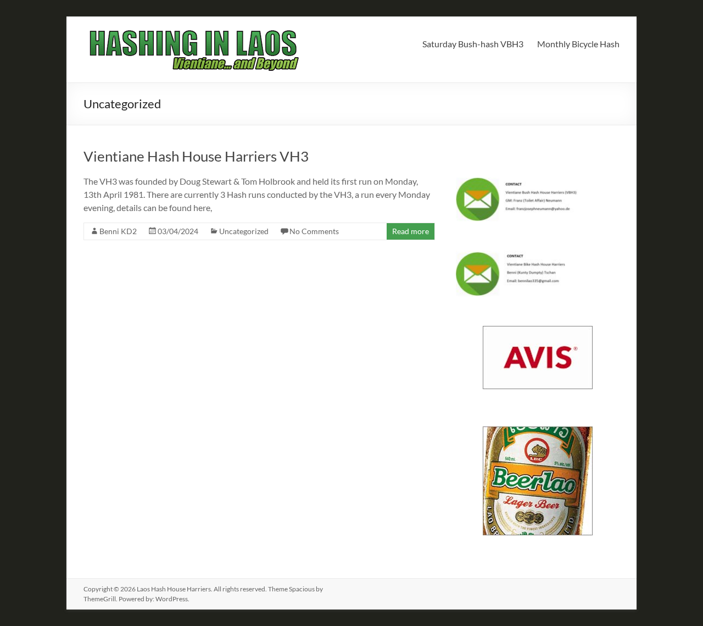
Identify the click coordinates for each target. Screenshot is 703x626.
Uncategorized (244, 231)
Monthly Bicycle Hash (578, 43)
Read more (410, 231)
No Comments (314, 231)
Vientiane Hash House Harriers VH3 (196, 156)
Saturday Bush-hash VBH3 (472, 43)
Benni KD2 (118, 231)
